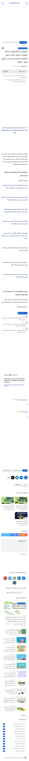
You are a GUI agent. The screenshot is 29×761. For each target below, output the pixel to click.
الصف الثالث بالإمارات (14, 743)
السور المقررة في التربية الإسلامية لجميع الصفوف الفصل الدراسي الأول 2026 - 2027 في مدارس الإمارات (9, 700)
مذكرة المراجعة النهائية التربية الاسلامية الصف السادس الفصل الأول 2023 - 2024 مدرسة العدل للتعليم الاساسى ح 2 (9, 683)
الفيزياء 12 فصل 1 (6, 470)
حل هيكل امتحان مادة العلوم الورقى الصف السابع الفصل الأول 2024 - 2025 (9, 649)
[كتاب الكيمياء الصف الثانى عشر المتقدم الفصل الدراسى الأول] (21, 691)
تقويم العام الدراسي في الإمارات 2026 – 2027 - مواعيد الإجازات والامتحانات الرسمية (10, 632)
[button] (21, 477)
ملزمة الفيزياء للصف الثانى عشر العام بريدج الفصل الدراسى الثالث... (13, 319)
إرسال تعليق (22, 541)
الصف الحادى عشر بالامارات (14, 748)
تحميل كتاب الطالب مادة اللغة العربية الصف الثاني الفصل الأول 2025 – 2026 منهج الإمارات (10, 658)
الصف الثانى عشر (23, 48)
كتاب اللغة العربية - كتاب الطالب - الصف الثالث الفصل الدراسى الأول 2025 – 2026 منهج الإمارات (9, 666)
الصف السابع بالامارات (14, 726)
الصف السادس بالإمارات (14, 724)
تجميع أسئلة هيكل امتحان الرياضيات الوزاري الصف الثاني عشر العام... (13, 331)
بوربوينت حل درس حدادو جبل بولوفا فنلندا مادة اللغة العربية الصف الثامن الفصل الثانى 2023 (9, 675)
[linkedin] (19, 578)
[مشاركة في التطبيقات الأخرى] (8, 477)
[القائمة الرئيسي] (26, 3)
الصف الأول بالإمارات (14, 751)
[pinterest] (5, 578)
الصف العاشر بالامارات (14, 741)
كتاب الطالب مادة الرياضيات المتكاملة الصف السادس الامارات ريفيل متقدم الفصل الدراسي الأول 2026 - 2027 (15, 619)
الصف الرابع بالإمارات (14, 736)
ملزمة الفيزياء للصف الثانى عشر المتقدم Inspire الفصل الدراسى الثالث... (14, 325)
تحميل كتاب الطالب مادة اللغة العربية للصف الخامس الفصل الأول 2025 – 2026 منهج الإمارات (9, 641)
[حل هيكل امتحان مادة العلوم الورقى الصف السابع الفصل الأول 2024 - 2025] (21, 648)
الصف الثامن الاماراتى (14, 729)
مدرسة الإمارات (14, 3)
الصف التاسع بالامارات (14, 733)
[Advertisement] (14, 24)
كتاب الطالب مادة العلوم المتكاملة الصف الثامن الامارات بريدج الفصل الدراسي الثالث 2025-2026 (10, 709)
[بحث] (2, 3)
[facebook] (23, 578)
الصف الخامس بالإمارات (14, 731)
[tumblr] (14, 582)
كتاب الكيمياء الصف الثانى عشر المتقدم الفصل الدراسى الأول (9, 692)
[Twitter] (14, 578)
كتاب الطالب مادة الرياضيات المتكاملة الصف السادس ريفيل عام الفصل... (10, 42)
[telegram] (10, 578)
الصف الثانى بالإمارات (14, 746)
